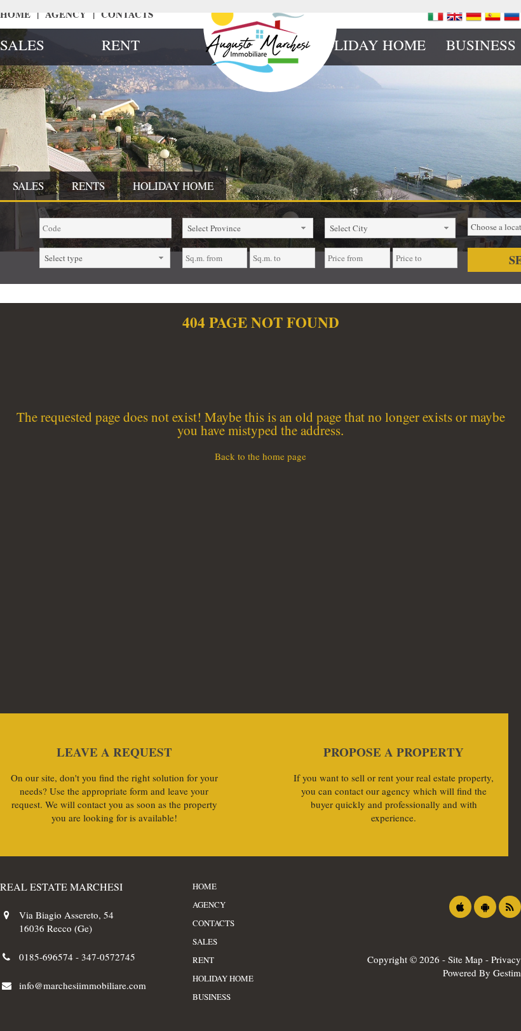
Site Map (465, 959)
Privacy (506, 959)
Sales (22, 44)
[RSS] (510, 907)
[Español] (492, 14)
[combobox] (247, 228)
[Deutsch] (473, 14)
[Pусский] (511, 14)
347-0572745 (108, 956)
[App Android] (485, 907)
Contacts (127, 14)
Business (481, 44)
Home (15, 14)
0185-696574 (47, 956)
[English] (454, 14)
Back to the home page (260, 456)
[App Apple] (460, 907)
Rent (121, 44)
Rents (88, 186)
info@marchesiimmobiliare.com (82, 985)
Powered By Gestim (482, 972)
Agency (65, 14)
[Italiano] (435, 14)
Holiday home (363, 44)
